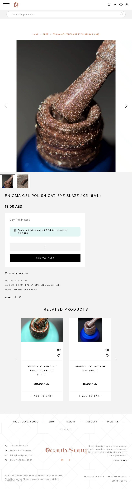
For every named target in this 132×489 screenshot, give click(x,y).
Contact (66, 429)
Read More (120, 460)
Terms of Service (117, 476)
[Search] (109, 5)
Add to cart (45, 258)
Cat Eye (24, 285)
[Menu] (6, 5)
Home (35, 34)
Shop (45, 34)
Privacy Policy (92, 476)
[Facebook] (69, 460)
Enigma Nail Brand (25, 289)
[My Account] (115, 5)
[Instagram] (62, 460)
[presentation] (5, 106)
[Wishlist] (121, 5)
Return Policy (118, 481)
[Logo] (16, 5)
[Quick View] (59, 350)
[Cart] (127, 5)
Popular (91, 422)
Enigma (35, 285)
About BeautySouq (26, 422)
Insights (113, 422)
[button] (42, 396)
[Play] (7, 181)
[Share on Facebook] (15, 297)
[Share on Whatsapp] (20, 297)
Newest (70, 422)
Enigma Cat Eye (50, 285)
